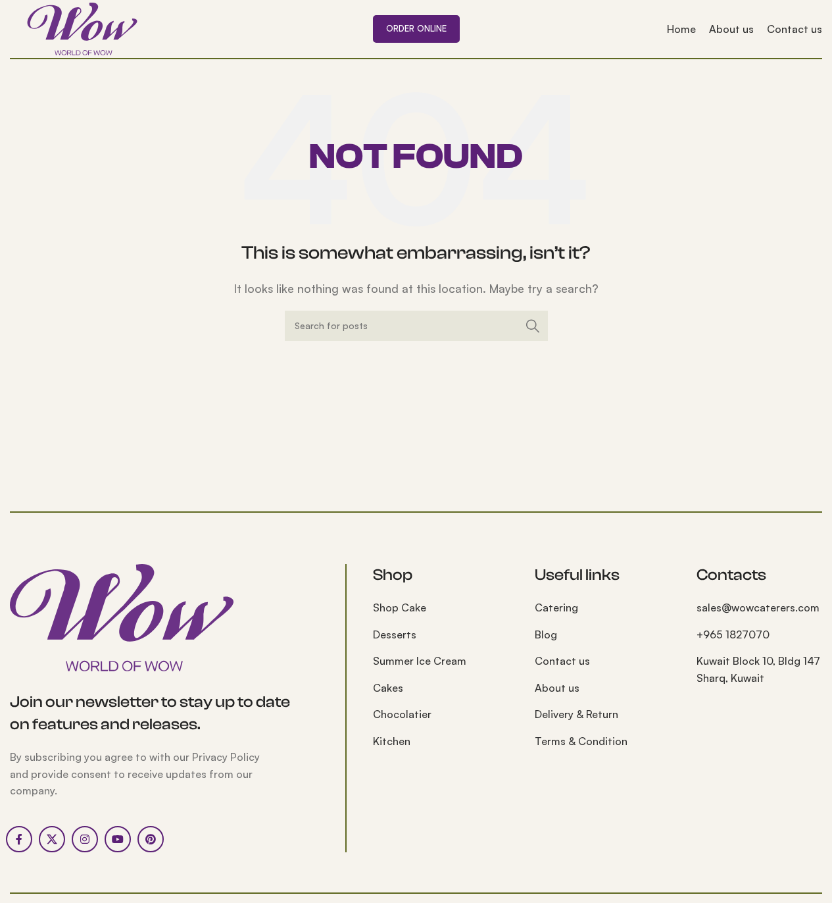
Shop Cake (399, 607)
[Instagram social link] (85, 839)
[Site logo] (82, 27)
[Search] (533, 326)
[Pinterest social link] (150, 839)
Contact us (562, 660)
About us (557, 687)
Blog (546, 634)
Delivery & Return (576, 714)
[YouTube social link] (118, 839)
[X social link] (52, 839)
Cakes (388, 687)
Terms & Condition (581, 741)
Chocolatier (402, 714)
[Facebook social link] (19, 839)
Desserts (394, 634)
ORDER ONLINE (416, 28)
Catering (556, 607)
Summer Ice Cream (419, 660)
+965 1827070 (733, 634)
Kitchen (391, 741)
